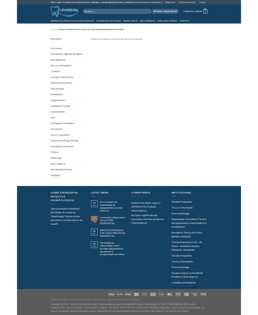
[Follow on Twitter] (68, 224)
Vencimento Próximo (61, 169)
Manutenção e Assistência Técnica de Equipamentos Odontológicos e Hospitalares (189, 223)
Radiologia (56, 157)
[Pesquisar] (148, 11)
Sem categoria (58, 163)
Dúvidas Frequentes (187, 2)
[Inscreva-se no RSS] (79, 224)
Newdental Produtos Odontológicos (147, 2)
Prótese (55, 152)
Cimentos (55, 71)
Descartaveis (57, 88)
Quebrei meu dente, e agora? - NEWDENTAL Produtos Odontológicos (146, 206)
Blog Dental (170, 2)
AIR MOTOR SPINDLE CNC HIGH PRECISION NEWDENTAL (112, 233)
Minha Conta (130, 21)
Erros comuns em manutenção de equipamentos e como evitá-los (111, 206)
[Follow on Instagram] (64, 224)
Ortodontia (56, 128)
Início (53, 29)
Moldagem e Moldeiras (63, 123)
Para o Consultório (60, 134)
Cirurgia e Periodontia (62, 77)
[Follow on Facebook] (60, 224)
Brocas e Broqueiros (61, 65)
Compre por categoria (108, 21)
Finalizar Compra (167, 21)
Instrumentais (58, 111)
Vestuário (55, 175)
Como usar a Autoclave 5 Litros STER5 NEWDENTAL (112, 220)
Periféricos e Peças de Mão (64, 140)
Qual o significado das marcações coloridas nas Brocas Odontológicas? (147, 219)
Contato (202, 2)
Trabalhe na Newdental (183, 282)
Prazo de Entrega (180, 213)
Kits (53, 117)
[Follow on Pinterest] (75, 224)
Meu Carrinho (147, 21)
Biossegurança (58, 59)
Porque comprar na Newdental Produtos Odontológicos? (187, 274)
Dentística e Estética (61, 82)
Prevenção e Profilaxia (62, 146)
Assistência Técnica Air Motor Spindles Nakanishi (187, 234)
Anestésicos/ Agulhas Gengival (66, 53)
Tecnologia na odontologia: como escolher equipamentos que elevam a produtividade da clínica (112, 248)
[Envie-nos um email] (71, 224)
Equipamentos (58, 100)
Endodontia (56, 94)
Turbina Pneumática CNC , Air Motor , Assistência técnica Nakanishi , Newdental (187, 246)
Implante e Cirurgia (60, 105)
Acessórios (56, 48)
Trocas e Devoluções (182, 207)
